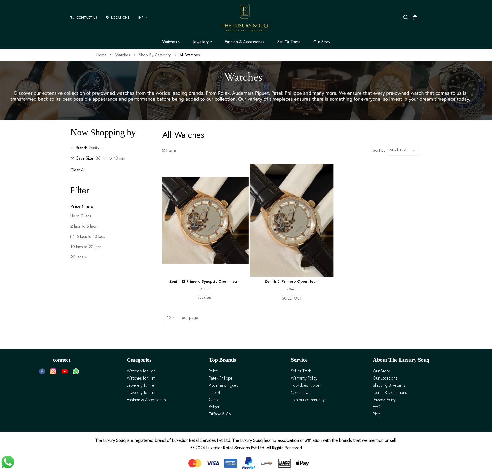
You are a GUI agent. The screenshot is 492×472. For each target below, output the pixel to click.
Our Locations (385, 378)
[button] (143, 17)
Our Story (321, 42)
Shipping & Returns (389, 385)
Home (102, 55)
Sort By (379, 150)
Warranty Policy (304, 378)
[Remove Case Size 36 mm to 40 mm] (72, 158)
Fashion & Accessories (244, 42)
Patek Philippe (220, 378)
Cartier (215, 399)
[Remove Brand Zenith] (72, 148)
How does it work (306, 385)
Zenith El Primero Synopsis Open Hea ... (205, 281)
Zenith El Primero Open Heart (292, 281)
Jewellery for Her (141, 385)
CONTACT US (86, 17)
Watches (123, 55)
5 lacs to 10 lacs (90, 236)
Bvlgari (214, 406)
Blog (376, 414)
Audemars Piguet (223, 385)
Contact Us (301, 392)
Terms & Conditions (390, 392)
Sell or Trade (289, 42)
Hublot (214, 392)
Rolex (213, 371)
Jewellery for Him (141, 392)
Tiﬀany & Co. (220, 414)
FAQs (378, 406)
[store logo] (245, 17)
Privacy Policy (384, 399)
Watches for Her (141, 371)
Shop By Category (155, 55)
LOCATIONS (120, 17)
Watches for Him (141, 378)
